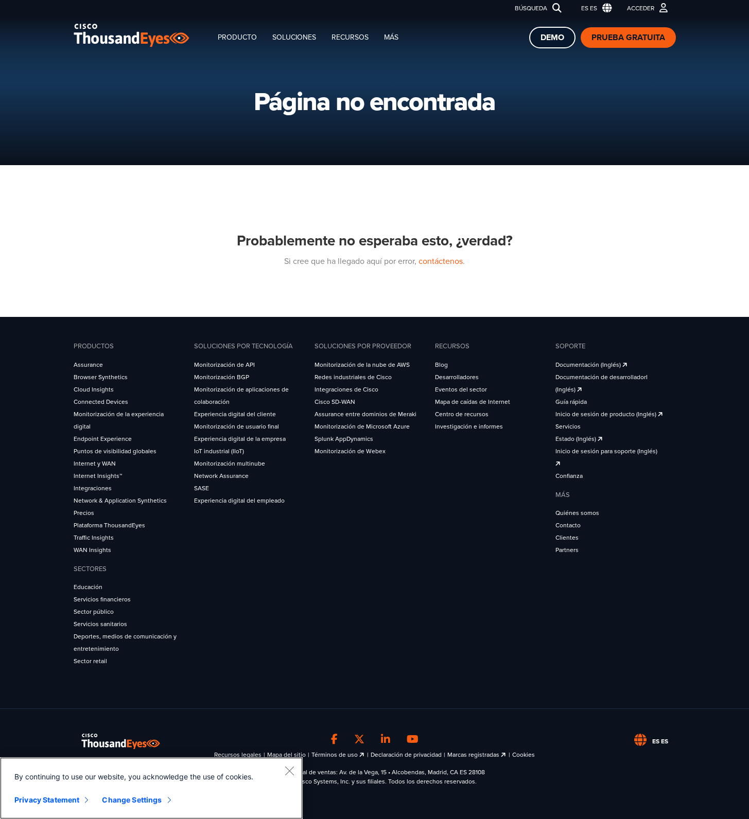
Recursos (350, 37)
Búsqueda (531, 8)
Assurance (88, 364)
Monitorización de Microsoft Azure (362, 426)
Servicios (568, 426)
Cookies (523, 754)
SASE (201, 488)
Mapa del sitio (286, 754)
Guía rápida (571, 401)
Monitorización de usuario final (236, 426)
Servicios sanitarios (100, 624)
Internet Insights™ (98, 475)
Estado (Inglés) (576, 438)
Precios (84, 513)
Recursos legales (238, 754)
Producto (237, 37)
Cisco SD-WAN (335, 401)
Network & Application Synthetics (120, 500)
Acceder (640, 8)
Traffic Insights (94, 537)
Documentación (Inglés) (588, 364)
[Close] (289, 770)
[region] (151, 788)
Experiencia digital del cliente (235, 414)
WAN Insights (92, 550)
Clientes (567, 537)
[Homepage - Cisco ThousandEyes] (142, 35)
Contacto (568, 525)
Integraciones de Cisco (346, 389)
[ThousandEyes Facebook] (334, 740)
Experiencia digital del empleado (239, 500)
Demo (552, 37)
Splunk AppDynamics (344, 438)
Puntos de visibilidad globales (115, 451)
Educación (88, 587)
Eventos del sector (461, 389)
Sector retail (90, 661)
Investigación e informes (469, 426)
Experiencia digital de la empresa (240, 438)
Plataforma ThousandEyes (109, 525)
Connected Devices (101, 401)
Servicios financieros (102, 599)
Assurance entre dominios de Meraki (365, 414)
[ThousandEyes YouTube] (413, 740)
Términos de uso (335, 754)
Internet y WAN (95, 463)
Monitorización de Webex (350, 451)
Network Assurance (221, 475)
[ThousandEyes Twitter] (359, 740)
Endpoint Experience (103, 438)
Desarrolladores (457, 377)
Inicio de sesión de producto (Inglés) (606, 414)
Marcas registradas (474, 754)
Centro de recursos (462, 414)
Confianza (569, 475)
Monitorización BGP (221, 377)
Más (391, 37)
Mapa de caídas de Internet (472, 401)
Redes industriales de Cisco (353, 377)
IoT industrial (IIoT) (219, 451)
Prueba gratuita (628, 37)
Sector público (94, 611)
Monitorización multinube (229, 463)
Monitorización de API (224, 364)
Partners (567, 550)
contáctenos (441, 261)
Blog (441, 364)
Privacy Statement (46, 799)
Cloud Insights (94, 389)
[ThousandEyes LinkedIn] (385, 740)
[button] (594, 8)
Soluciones (294, 37)
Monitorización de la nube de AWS (362, 364)
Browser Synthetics (101, 377)
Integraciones (93, 488)
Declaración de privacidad (406, 754)
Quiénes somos (577, 513)
